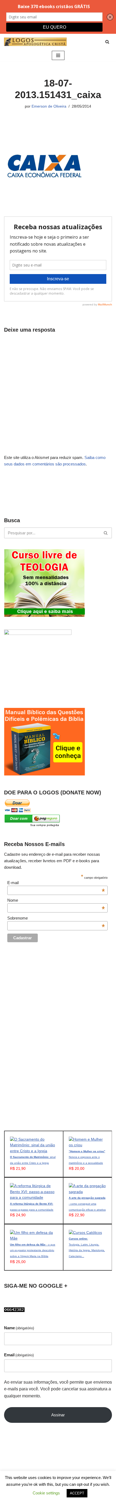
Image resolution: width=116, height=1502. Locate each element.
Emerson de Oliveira (49, 106)
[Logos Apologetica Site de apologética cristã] (35, 42)
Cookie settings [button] (46, 1493)
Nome (56, 900)
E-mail (56, 882)
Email (19, 1355)
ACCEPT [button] (77, 1493)
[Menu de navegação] (58, 55)
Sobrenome (56, 918)
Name (19, 1328)
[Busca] (107, 42)
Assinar (58, 1415)
